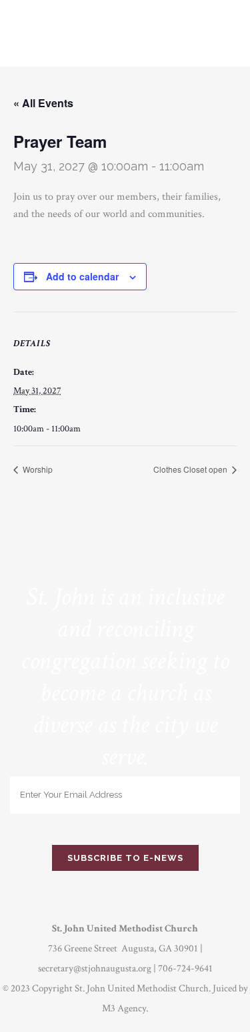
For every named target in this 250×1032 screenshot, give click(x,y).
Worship (37, 469)
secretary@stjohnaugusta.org (94, 968)
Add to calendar (82, 276)
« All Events (43, 103)
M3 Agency (124, 1008)
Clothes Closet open (191, 469)
